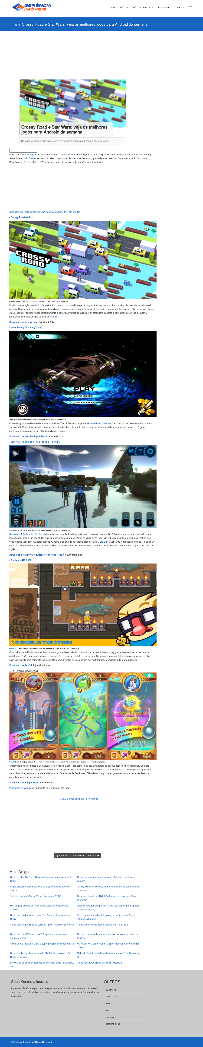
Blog (108, 1003)
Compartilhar (77, 855)
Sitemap (110, 1017)
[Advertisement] (90, 54)
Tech (17, 24)
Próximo (92, 855)
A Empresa (163, 7)
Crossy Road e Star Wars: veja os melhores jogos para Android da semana (84, 24)
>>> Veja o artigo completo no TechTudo (77, 798)
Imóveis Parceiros (143, 7)
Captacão (111, 990)
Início (111, 7)
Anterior (63, 855)
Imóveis (124, 7)
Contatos (179, 7)
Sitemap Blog (113, 1024)
